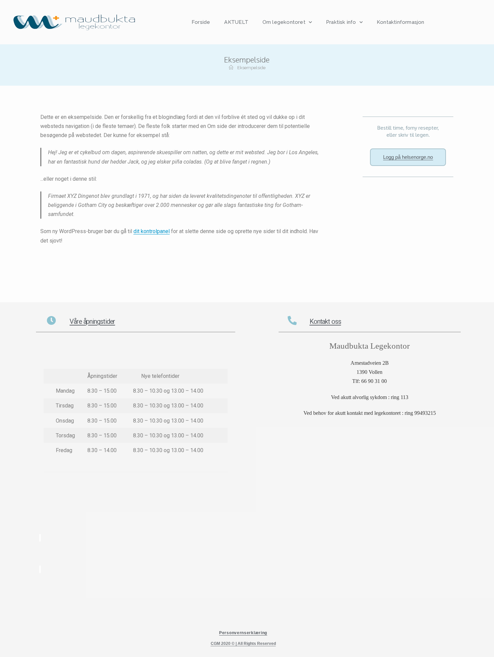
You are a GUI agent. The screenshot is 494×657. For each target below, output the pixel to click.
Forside (201, 22)
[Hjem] (231, 67)
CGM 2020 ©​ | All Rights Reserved (243, 643)
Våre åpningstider (92, 321)
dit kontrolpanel (151, 231)
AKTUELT (236, 22)
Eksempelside (251, 67)
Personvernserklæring (243, 632)
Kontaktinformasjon (400, 22)
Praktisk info (341, 22)
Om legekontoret (283, 22)
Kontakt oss (325, 321)
